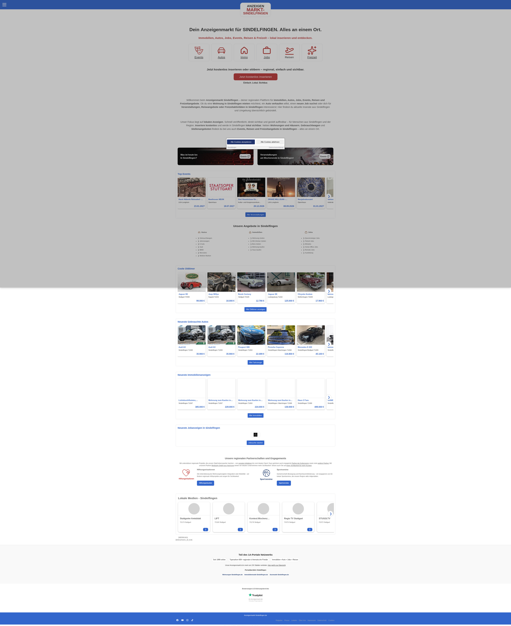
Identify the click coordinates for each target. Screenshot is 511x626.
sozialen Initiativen (245, 463)
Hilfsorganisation (205, 483)
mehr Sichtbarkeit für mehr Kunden (299, 466)
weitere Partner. (323, 463)
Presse (286, 620)
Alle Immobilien (255, 415)
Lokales (294, 620)
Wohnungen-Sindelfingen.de (232, 574)
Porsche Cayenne (276, 347)
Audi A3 (182, 347)
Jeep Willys (213, 294)
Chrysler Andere (305, 294)
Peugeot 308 (244, 347)
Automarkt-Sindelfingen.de (279, 574)
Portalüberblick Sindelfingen (255, 570)
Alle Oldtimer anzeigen (255, 309)
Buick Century (244, 294)
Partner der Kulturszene (300, 463)
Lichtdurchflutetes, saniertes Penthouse (188, 400)
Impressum (312, 620)
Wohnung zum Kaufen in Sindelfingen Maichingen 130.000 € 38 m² (279, 400)
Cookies (331, 620)
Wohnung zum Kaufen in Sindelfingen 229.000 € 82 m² (220, 400)
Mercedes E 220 (305, 347)
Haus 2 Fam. (303, 400)
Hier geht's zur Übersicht (277, 565)
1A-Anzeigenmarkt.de (256, 599)
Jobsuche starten (255, 443)
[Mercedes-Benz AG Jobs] (255, 435)
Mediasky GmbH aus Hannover (223, 466)
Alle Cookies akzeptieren (241, 142)
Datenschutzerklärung (276, 147)
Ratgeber (279, 620)
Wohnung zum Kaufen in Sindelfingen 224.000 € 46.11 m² (249, 400)
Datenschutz (322, 620)
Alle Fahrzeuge (255, 362)
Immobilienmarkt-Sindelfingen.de (256, 574)
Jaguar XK (183, 294)
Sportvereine (284, 483)
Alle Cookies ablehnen (270, 142)
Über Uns (302, 620)
